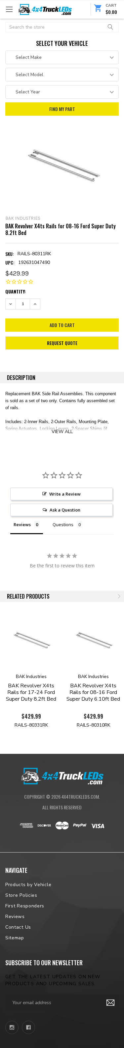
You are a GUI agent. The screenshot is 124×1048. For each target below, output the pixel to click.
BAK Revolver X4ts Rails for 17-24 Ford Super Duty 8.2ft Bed (31, 692)
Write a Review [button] (65, 494)
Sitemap (14, 938)
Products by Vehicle (28, 884)
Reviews (15, 916)
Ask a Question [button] (65, 510)
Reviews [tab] (22, 524)
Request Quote (62, 342)
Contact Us (18, 927)
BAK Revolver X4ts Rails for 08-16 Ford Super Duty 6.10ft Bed (93, 692)
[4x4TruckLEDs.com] (62, 775)
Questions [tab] (63, 524)
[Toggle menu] (9, 9)
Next (118, 596)
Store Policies (21, 895)
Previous (109, 596)
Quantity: (15, 291)
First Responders (24, 906)
